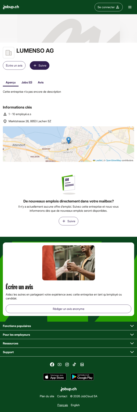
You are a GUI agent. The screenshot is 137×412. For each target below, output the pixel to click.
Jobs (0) (26, 82)
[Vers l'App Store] (54, 377)
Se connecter (106, 7)
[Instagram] (67, 364)
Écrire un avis (14, 65)
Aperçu (11, 82)
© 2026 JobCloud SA (83, 396)
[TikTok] (74, 364)
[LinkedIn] (82, 364)
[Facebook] (52, 364)
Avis (41, 82)
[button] (68, 326)
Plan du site (47, 396)
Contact (62, 396)
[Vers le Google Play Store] (82, 377)
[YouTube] (59, 364)
